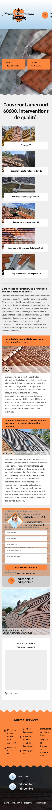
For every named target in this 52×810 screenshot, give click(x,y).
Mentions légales (40, 803)
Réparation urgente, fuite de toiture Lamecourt (11, 736)
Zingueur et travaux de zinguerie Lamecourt (44, 748)
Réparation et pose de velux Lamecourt (27, 741)
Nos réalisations (12, 64)
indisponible (25, 579)
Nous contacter (36, 64)
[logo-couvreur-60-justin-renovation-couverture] (18, 15)
